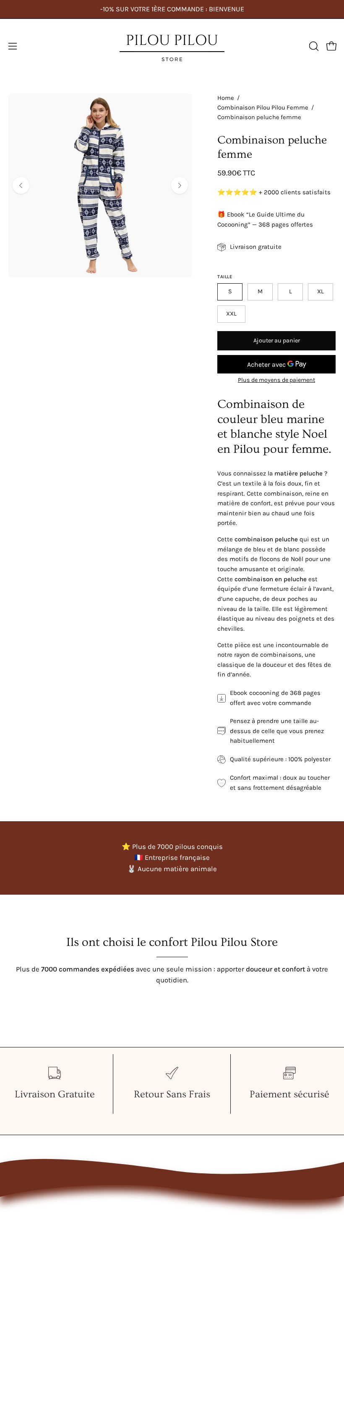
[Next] (179, 185)
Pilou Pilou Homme (38, 1226)
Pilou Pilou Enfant (36, 1240)
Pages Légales (202, 1240)
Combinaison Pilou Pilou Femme (262, 107)
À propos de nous (208, 1226)
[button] (313, 46)
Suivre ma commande (215, 1255)
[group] (172, 9)
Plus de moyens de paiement (276, 380)
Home (225, 98)
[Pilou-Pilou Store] (172, 46)
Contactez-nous (205, 1211)
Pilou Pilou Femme (38, 1211)
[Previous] (21, 185)
